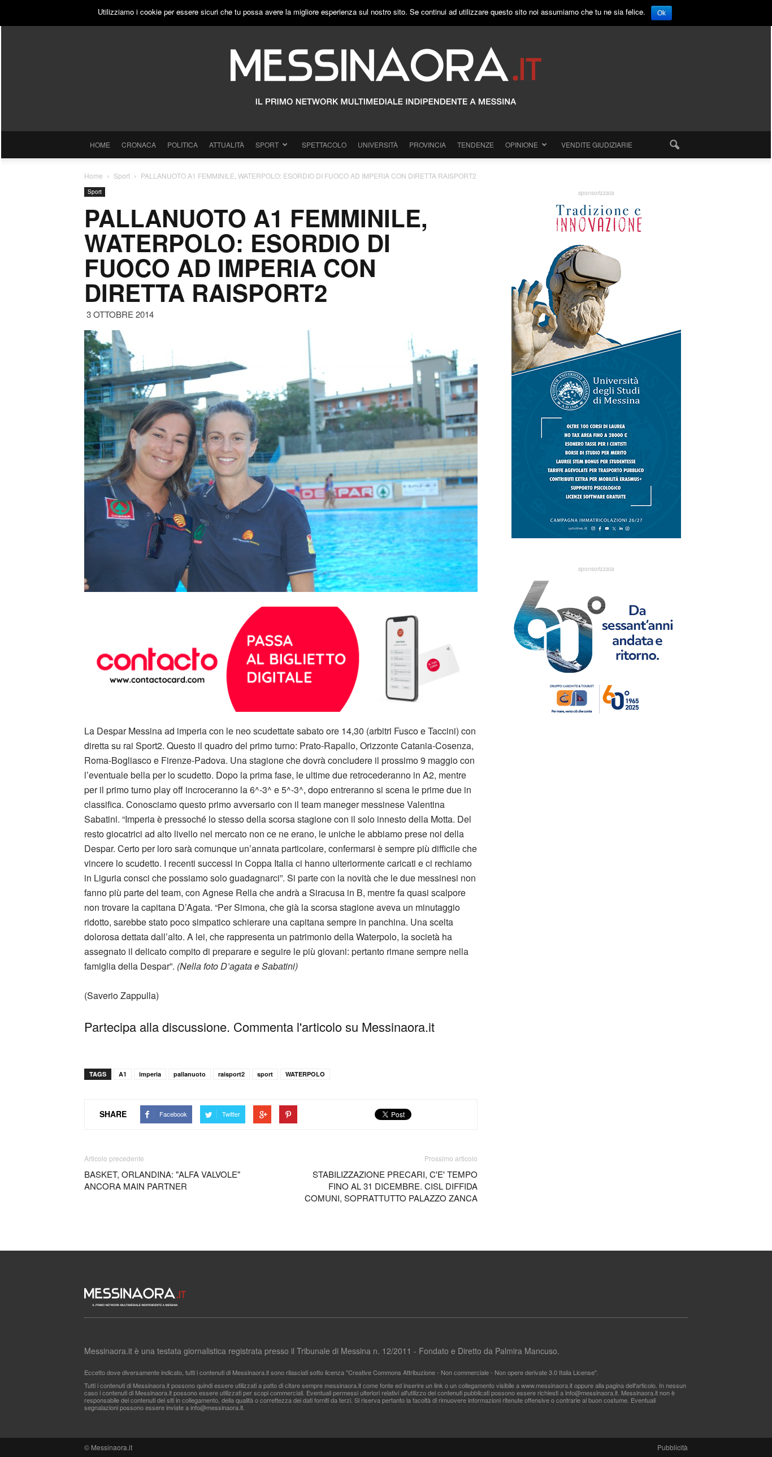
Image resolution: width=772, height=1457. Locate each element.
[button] (674, 144)
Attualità (226, 144)
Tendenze (475, 144)
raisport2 (231, 1074)
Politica (182, 144)
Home (100, 144)
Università (378, 144)
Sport (267, 144)
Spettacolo (324, 144)
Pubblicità (672, 1447)
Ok (661, 13)
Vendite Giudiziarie (596, 144)
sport (265, 1074)
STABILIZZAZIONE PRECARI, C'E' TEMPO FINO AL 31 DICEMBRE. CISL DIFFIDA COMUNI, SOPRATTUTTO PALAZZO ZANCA (391, 1186)
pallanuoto (190, 1074)
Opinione (521, 144)
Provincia (427, 144)
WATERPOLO (305, 1074)
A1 (123, 1074)
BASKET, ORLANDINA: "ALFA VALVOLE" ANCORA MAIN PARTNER (162, 1180)
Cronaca (139, 144)
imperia (150, 1074)
